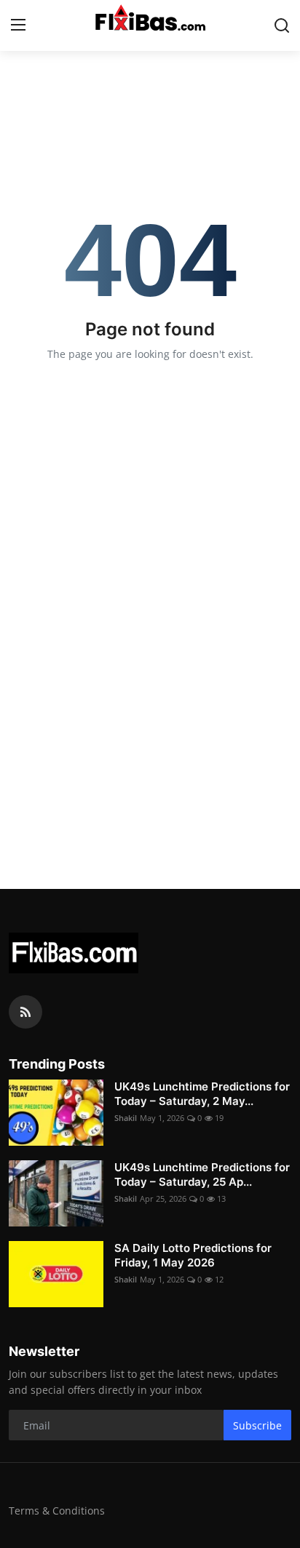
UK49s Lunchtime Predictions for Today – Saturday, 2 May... (202, 1094)
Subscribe (257, 1425)
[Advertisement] (150, 666)
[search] (282, 25)
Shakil (125, 1117)
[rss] (25, 1012)
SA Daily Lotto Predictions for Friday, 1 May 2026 (193, 1255)
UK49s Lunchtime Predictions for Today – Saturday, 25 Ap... (202, 1174)
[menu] (18, 25)
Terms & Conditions (57, 1510)
